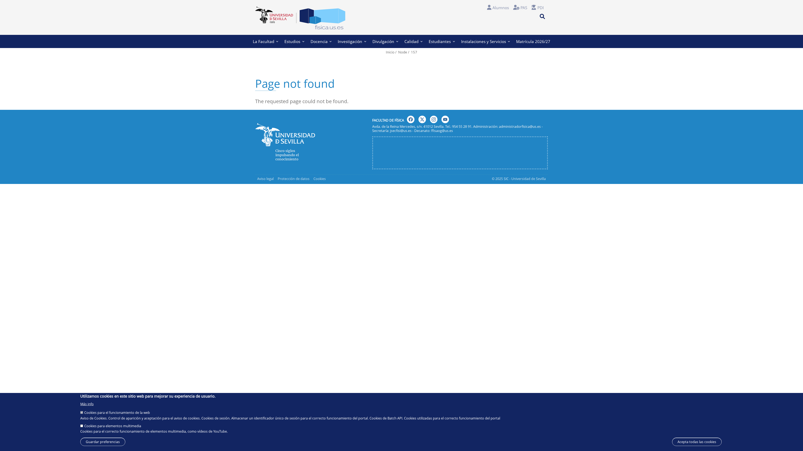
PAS (523, 7)
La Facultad (263, 41)
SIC (506, 178)
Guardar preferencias (103, 442)
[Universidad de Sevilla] (285, 144)
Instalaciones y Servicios (483, 41)
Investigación (350, 41)
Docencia (319, 41)
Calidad (411, 41)
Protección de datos (293, 178)
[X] (422, 119)
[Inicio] (322, 20)
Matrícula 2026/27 (533, 41)
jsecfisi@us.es (401, 130)
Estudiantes (440, 41)
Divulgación (383, 41)
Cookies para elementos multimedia (112, 425)
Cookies (319, 178)
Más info (87, 404)
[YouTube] (445, 119)
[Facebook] (411, 119)
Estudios (292, 41)
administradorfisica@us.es (520, 126)
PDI (540, 7)
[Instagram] (434, 119)
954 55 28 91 (462, 126)
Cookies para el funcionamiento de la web (117, 412)
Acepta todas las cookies (697, 442)
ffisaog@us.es (442, 130)
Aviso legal (265, 178)
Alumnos (500, 7)
